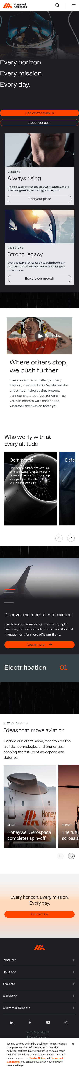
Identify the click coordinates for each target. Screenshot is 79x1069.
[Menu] (68, 6)
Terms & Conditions (37, 1032)
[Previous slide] (60, 856)
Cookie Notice (37, 1058)
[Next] (71, 538)
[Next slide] (71, 856)
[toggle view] (74, 960)
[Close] (73, 1044)
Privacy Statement (37, 1038)
